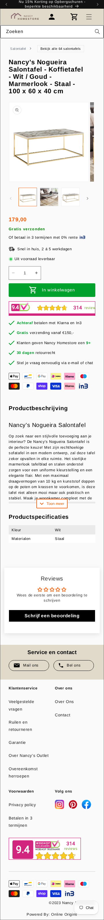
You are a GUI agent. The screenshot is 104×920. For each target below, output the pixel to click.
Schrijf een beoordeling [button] (52, 615)
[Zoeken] (97, 31)
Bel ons (74, 665)
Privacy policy (22, 804)
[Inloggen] (54, 17)
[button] (89, 16)
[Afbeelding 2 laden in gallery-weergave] (49, 197)
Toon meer (55, 503)
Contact (62, 715)
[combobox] (52, 31)
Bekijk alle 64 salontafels (60, 48)
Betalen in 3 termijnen (20, 822)
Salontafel (18, 48)
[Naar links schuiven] (10, 198)
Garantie (17, 742)
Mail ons (31, 665)
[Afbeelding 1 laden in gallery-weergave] (27, 197)
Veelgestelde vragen (21, 705)
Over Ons (64, 701)
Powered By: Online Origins (52, 914)
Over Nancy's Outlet (29, 755)
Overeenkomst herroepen (23, 772)
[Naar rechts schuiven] (87, 198)
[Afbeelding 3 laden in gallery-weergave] (70, 197)
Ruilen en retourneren (20, 726)
